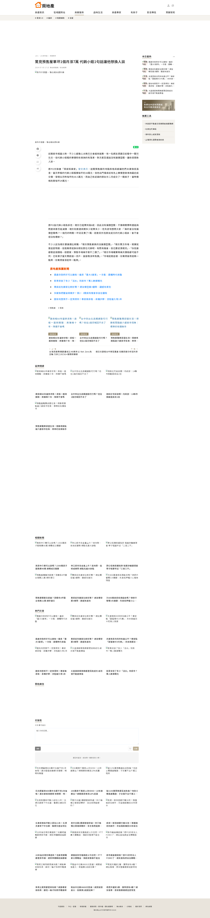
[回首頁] (44, 5)
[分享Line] (37, 155)
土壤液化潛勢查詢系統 (154, 139)
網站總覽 (148, 906)
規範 (37, 749)
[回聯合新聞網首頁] (38, 5)
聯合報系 (120, 906)
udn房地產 (44, 55)
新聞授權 (83, 906)
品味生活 (98, 12)
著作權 (100, 906)
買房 (62, 308)
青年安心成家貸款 (152, 134)
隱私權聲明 (109, 906)
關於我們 (138, 906)
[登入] (168, 5)
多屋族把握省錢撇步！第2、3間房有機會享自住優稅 (80, 293)
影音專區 (151, 12)
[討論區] (37, 162)
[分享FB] (37, 148)
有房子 (134, 12)
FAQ (69, 906)
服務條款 (93, 906)
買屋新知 (170, 12)
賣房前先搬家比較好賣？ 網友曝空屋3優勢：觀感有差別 (82, 286)
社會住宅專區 (151, 129)
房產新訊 (39, 12)
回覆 (135, 749)
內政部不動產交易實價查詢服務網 (159, 123)
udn (36, 55)
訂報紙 (129, 906)
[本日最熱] (174, 56)
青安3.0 (40, 18)
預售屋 (53, 308)
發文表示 (83, 168)
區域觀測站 (59, 12)
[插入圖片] (130, 749)
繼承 (50, 18)
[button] (173, 5)
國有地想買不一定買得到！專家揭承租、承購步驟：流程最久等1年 (88, 299)
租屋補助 (61, 18)
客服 (74, 906)
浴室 (71, 18)
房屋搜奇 (79, 12)
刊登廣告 (61, 906)
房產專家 (116, 12)
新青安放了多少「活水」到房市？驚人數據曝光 (78, 280)
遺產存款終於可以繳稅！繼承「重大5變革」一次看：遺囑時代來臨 (88, 274)
